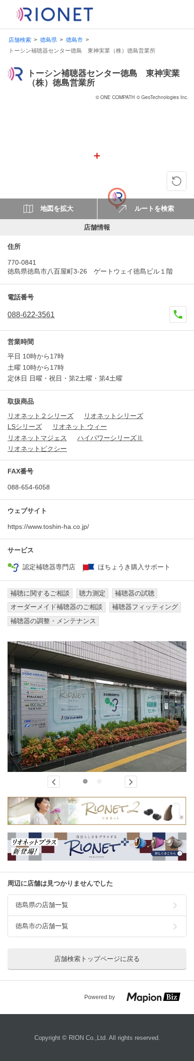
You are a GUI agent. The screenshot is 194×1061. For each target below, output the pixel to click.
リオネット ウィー (79, 426)
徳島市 (74, 40)
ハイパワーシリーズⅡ (110, 438)
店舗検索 (19, 40)
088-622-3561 (31, 315)
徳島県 (48, 40)
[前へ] (53, 781)
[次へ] (130, 781)
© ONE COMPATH (115, 97)
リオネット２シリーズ (40, 416)
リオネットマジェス (37, 438)
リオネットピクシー (37, 448)
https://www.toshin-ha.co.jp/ (48, 526)
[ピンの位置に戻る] (176, 181)
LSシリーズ (25, 426)
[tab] (85, 781)
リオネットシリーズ (113, 416)
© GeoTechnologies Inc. (162, 97)
